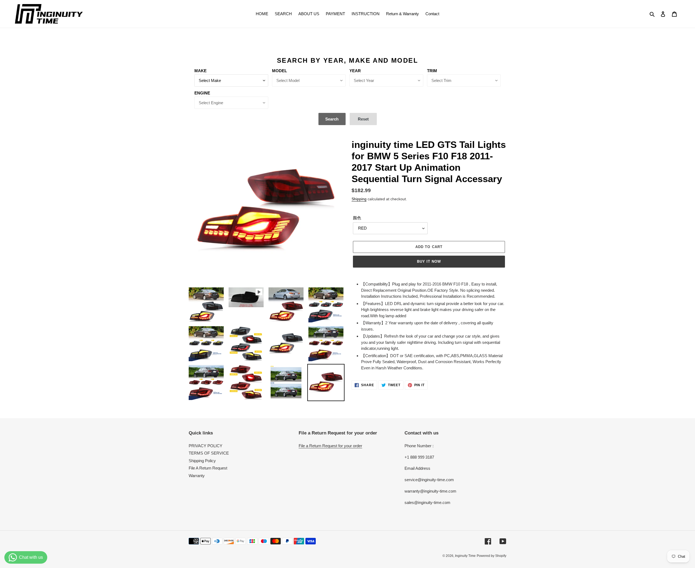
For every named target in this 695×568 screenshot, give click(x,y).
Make (200, 70)
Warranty (197, 475)
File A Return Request (208, 468)
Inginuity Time (465, 556)
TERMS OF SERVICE (209, 453)
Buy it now (429, 261)
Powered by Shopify (491, 556)
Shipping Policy (202, 460)
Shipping (359, 199)
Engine (202, 93)
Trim (432, 70)
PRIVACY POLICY (205, 445)
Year (355, 70)
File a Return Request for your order (330, 445)
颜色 (357, 217)
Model (279, 70)
